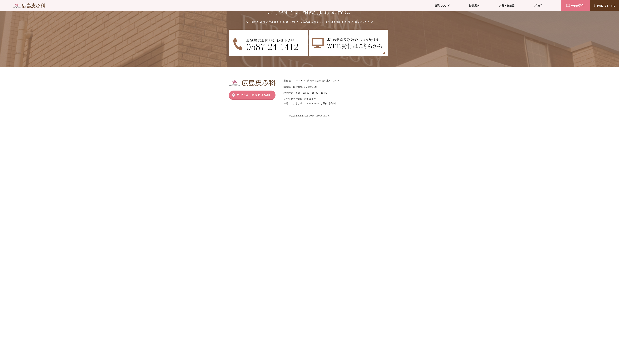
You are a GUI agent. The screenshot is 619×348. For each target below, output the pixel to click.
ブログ (538, 5)
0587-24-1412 (606, 5)
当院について (442, 5)
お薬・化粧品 (507, 5)
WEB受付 (578, 5)
